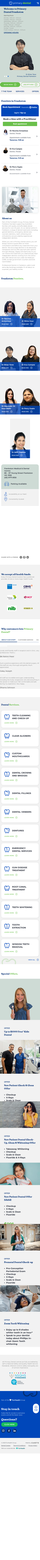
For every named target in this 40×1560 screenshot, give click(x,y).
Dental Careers (5, 1445)
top (36, 1410)
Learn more (9, 723)
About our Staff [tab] (8, 640)
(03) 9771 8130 (28, 85)
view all (31, 960)
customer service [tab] (25, 640)
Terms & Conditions (19, 1445)
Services (20, 91)
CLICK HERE (9, 1424)
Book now (8, 84)
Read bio (5, 324)
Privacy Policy (33, 1445)
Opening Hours (11, 33)
